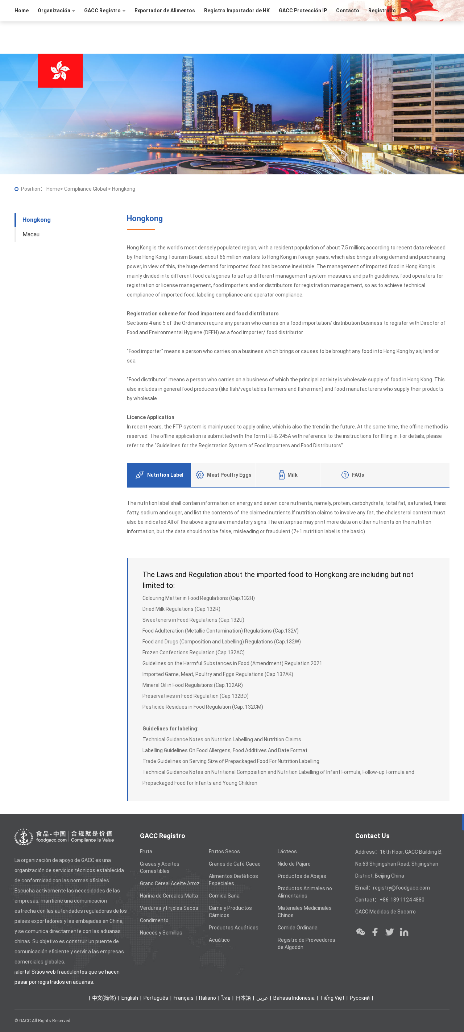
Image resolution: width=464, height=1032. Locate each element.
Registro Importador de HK (237, 10)
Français (184, 998)
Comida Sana (224, 896)
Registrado (382, 10)
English (129, 998)
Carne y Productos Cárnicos (230, 911)
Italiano (207, 998)
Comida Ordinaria (298, 928)
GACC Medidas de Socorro (385, 912)
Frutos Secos (224, 851)
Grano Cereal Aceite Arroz (170, 883)
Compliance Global (86, 189)
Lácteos (287, 851)
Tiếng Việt (332, 998)
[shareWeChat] (360, 932)
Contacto (347, 10)
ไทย (225, 998)
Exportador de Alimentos (164, 10)
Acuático (219, 940)
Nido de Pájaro (294, 864)
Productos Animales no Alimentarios (305, 892)
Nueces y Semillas (161, 933)
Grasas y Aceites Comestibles (159, 867)
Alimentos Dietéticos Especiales (233, 879)
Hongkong (36, 219)
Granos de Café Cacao (235, 864)
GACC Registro (102, 10)
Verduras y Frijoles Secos (169, 908)
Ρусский (360, 998)
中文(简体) (104, 998)
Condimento (154, 920)
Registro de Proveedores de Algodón (306, 943)
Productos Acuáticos (233, 928)
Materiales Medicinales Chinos (305, 911)
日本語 (243, 998)
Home (21, 10)
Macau (31, 234)
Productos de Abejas (302, 876)
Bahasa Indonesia (294, 998)
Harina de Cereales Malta (169, 896)
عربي (262, 998)
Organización (54, 10)
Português (156, 998)
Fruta (146, 851)
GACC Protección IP (303, 10)
